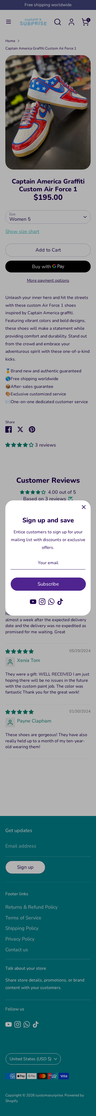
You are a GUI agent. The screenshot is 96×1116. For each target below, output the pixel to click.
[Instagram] (42, 601)
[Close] (84, 507)
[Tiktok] (60, 601)
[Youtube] (33, 601)
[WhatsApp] (51, 601)
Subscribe (48, 584)
